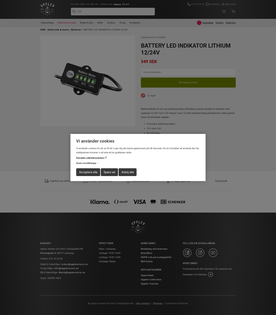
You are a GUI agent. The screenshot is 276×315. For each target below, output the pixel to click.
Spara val (109, 172)
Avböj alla (127, 172)
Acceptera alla (88, 172)
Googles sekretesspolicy (90, 157)
